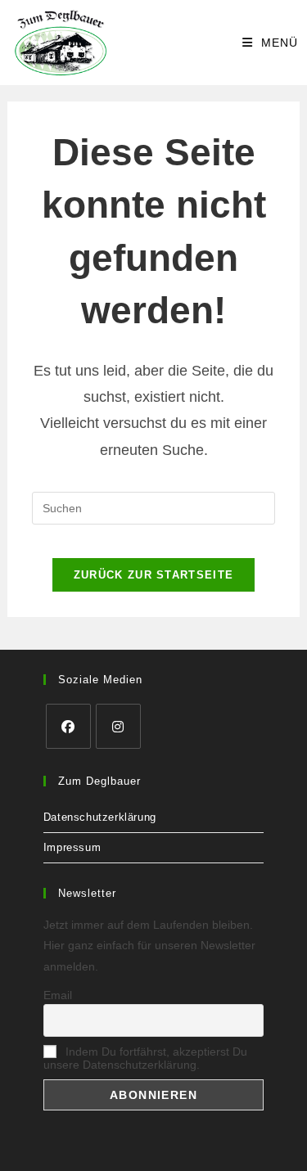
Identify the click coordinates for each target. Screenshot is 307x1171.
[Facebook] (68, 726)
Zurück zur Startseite (153, 575)
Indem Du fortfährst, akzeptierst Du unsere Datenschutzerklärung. (145, 1058)
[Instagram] (118, 726)
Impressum (72, 847)
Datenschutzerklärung (99, 817)
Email (57, 995)
